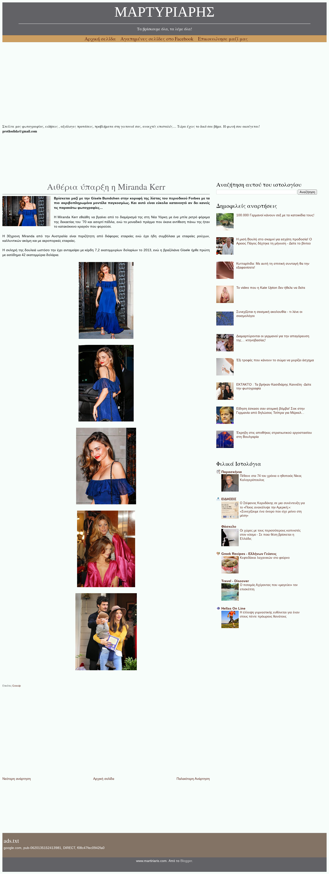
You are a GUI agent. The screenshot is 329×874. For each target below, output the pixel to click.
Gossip (16, 685)
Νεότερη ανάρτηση (16, 779)
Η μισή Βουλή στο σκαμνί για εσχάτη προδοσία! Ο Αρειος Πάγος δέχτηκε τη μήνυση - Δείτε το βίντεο (274, 241)
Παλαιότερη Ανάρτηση (193, 779)
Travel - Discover (235, 581)
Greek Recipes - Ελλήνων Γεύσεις (248, 554)
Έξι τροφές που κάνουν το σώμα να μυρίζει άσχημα (275, 360)
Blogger (186, 861)
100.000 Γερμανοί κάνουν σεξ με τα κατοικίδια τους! (275, 215)
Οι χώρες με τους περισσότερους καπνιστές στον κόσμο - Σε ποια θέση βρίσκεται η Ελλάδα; (270, 535)
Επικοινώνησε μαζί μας (223, 38)
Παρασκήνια (231, 472)
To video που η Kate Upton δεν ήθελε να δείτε (270, 287)
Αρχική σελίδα (101, 38)
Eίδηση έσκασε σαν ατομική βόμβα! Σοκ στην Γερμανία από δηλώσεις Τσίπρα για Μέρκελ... (270, 410)
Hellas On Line (233, 608)
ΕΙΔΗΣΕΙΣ (228, 499)
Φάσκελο (228, 526)
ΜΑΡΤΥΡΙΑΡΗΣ (164, 13)
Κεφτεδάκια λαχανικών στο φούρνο (265, 557)
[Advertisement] (146, 83)
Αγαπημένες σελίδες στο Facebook (157, 38)
